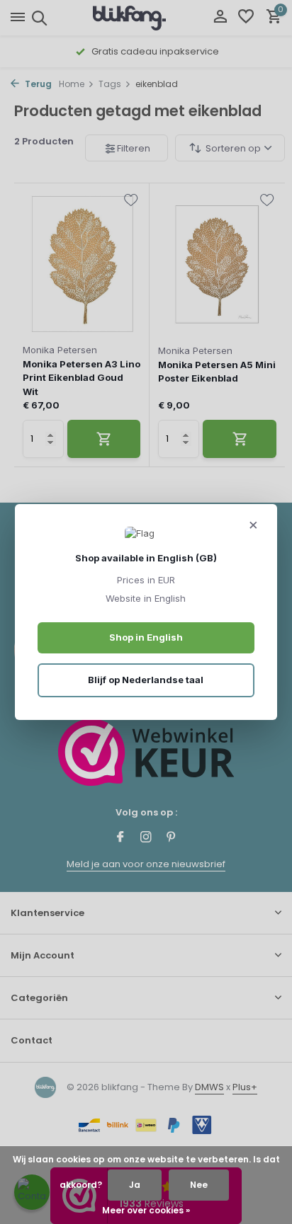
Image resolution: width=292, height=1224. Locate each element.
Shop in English (146, 637)
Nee (199, 1185)
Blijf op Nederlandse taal (145, 679)
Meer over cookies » (146, 1210)
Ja (134, 1185)
